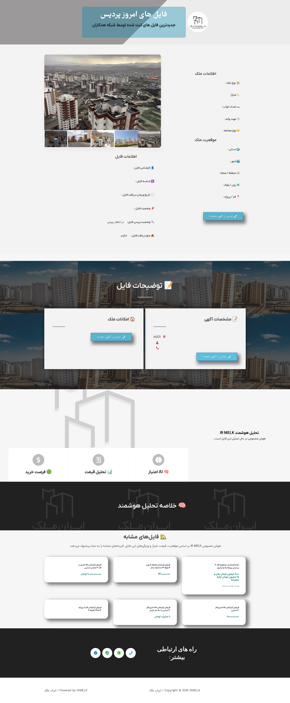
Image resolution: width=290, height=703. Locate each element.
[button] (223, 216)
